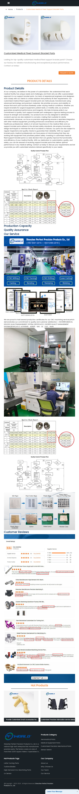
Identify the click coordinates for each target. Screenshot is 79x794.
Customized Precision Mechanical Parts (56, 746)
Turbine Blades (9, 767)
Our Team (45, 770)
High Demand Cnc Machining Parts (17, 770)
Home (10, 9)
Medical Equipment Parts (50, 743)
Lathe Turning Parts (11, 763)
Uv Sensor (7, 773)
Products (19, 9)
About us (44, 763)
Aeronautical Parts (48, 739)
